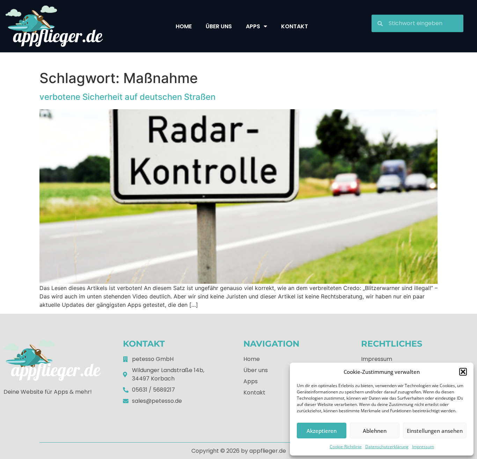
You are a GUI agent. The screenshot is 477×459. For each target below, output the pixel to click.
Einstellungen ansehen (435, 430)
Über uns (219, 26)
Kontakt (294, 26)
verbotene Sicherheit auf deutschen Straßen (127, 97)
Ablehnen (375, 430)
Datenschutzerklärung (387, 447)
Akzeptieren (322, 430)
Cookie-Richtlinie (346, 447)
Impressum (423, 447)
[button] (463, 371)
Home (184, 26)
